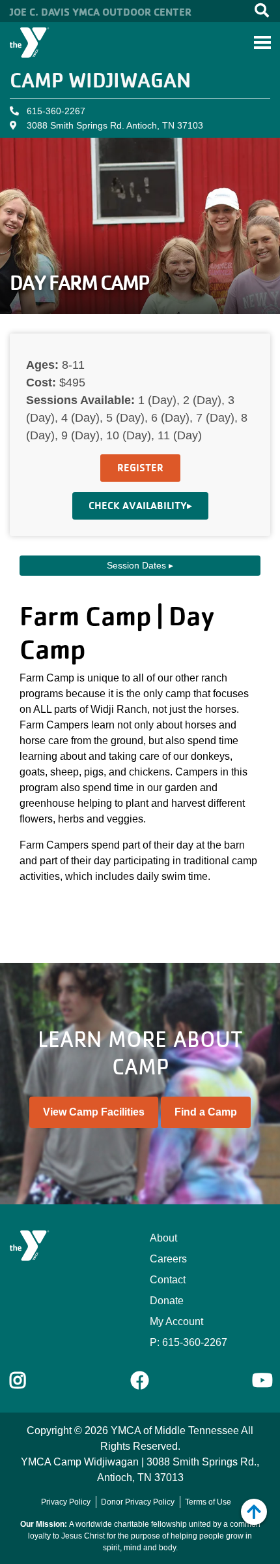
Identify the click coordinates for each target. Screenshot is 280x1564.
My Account (176, 1321)
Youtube (261, 1380)
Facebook (140, 1380)
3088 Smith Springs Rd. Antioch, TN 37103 (115, 125)
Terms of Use (208, 1502)
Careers (168, 1258)
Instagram (27, 1380)
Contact (168, 1279)
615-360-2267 (56, 111)
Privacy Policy (66, 1502)
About (163, 1237)
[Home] (29, 42)
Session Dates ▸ (140, 565)
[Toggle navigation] (262, 42)
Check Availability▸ (140, 505)
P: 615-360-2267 (188, 1342)
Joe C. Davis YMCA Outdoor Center (100, 11)
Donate (167, 1300)
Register (140, 467)
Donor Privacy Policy (138, 1502)
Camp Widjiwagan (100, 80)
